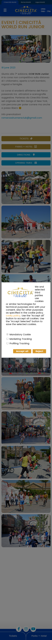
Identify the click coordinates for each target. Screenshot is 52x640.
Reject (39, 351)
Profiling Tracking (19, 343)
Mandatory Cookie (20, 334)
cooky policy (13, 316)
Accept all (22, 351)
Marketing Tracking (21, 339)
